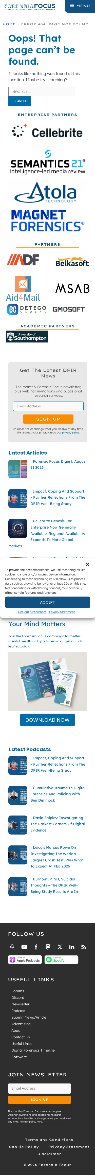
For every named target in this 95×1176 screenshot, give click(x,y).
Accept (47, 602)
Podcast (18, 1010)
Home (9, 24)
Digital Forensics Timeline (33, 1050)
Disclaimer (49, 1154)
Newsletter (20, 1004)
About (16, 1030)
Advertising (21, 1024)
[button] (87, 564)
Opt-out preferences (32, 611)
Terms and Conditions (49, 1140)
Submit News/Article (28, 1017)
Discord (17, 997)
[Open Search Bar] (60, 6)
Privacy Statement (62, 611)
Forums (17, 991)
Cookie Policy (24, 1147)
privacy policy (70, 432)
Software (19, 1057)
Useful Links (21, 1043)
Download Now (47, 719)
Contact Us (20, 1037)
